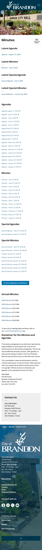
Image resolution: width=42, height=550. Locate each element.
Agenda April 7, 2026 (9, 139)
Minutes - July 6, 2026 (10, 68)
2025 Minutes (7, 300)
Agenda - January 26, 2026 (11, 160)
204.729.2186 (12, 464)
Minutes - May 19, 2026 (10, 190)
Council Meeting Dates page (14, 331)
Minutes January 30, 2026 (10, 257)
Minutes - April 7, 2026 (10, 200)
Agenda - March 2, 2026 (10, 146)
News (4, 489)
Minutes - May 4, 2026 (9, 193)
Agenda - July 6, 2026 (9, 118)
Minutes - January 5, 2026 (10, 218)
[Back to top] (21, 538)
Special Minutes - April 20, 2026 (13, 247)
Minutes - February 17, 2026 (11, 211)
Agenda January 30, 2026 (10, 156)
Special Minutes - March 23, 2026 (13, 250)
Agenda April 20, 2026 (9, 135)
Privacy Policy (6, 520)
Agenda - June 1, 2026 (9, 125)
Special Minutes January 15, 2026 (13, 268)
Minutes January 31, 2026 (10, 254)
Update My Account (9, 484)
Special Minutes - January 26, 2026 (14, 94)
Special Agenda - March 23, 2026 (13, 231)
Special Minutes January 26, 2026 (13, 261)
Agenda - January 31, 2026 (11, 153)
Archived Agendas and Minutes (15, 283)
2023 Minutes (7, 308)
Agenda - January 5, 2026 (10, 167)
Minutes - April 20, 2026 (10, 197)
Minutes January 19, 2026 (10, 214)
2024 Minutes (7, 304)
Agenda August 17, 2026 (10, 111)
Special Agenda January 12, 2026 (13, 234)
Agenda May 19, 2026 (9, 128)
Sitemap (4, 524)
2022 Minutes (7, 312)
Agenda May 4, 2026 (9, 132)
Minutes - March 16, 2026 (11, 204)
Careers (5, 487)
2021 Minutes (7, 316)
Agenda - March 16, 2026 (10, 142)
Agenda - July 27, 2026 (9, 114)
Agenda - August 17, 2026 (11, 54)
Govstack (12, 529)
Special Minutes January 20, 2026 (13, 264)
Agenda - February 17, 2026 (11, 149)
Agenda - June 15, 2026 (10, 121)
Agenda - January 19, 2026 (11, 163)
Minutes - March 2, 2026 (10, 207)
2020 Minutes (7, 320)
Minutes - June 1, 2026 (9, 186)
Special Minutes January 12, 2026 (13, 271)
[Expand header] (39, 5)
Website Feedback (9, 492)
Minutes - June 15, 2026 (10, 183)
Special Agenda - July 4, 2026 (12, 81)
